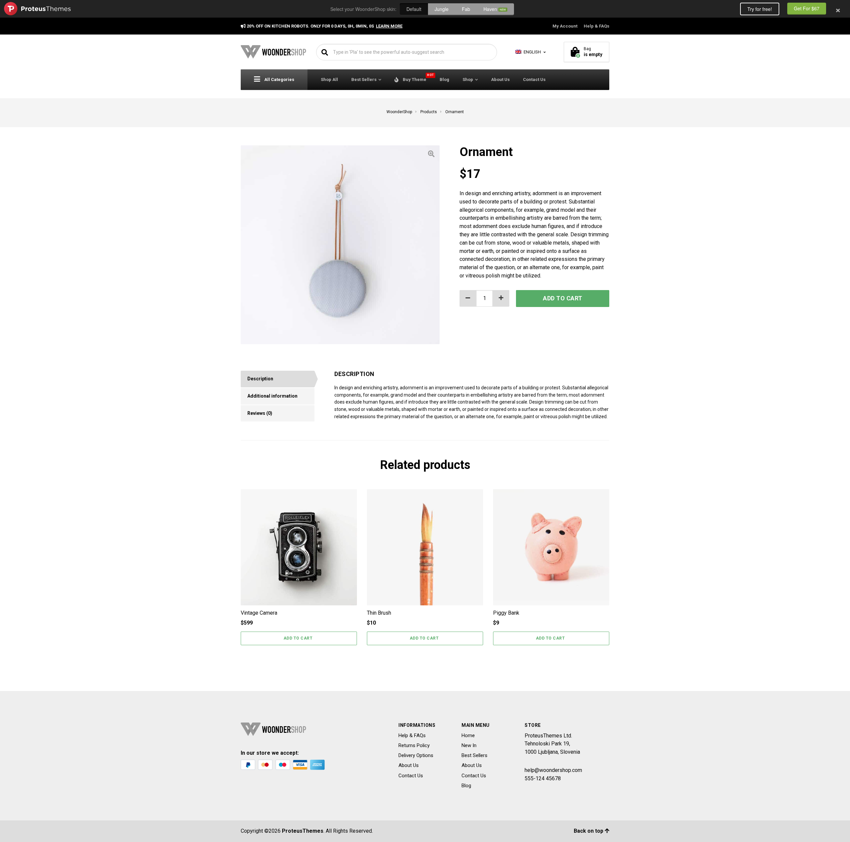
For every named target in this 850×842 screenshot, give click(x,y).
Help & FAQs (596, 26)
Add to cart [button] (298, 638)
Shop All (329, 79)
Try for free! (759, 9)
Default (413, 9)
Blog (444, 79)
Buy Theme (417, 77)
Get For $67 (806, 8)
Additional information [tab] (272, 396)
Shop (468, 79)
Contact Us (534, 79)
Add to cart (562, 298)
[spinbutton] (484, 298)
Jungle (442, 9)
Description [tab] (260, 378)
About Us (500, 79)
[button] (501, 298)
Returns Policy (414, 745)
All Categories (278, 79)
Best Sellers (364, 79)
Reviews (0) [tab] (259, 413)
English (532, 51)
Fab (466, 9)
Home (468, 735)
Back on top (589, 831)
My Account (564, 26)
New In (469, 745)
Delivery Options (415, 755)
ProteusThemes (302, 831)
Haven (494, 9)
